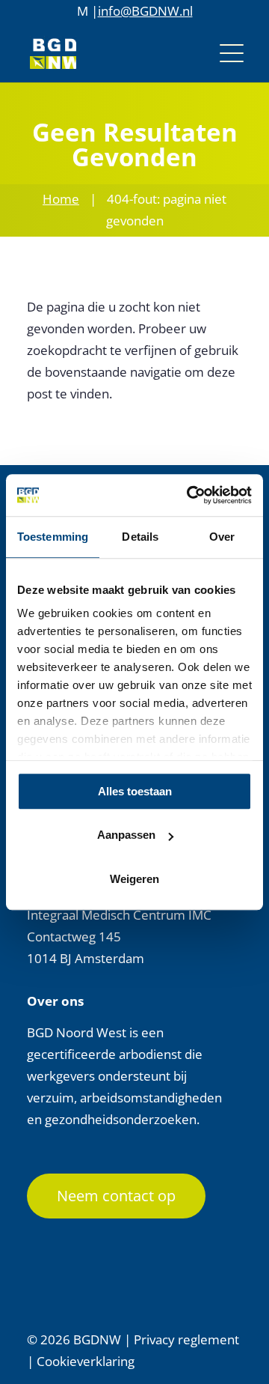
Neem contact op (116, 1196)
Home (61, 198)
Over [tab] (222, 536)
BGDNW (97, 1339)
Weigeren (134, 878)
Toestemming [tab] (52, 536)
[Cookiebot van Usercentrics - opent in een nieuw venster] (190, 495)
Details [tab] (140, 536)
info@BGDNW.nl (145, 10)
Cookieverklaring (85, 1361)
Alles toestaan (135, 791)
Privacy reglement (186, 1339)
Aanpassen (126, 834)
